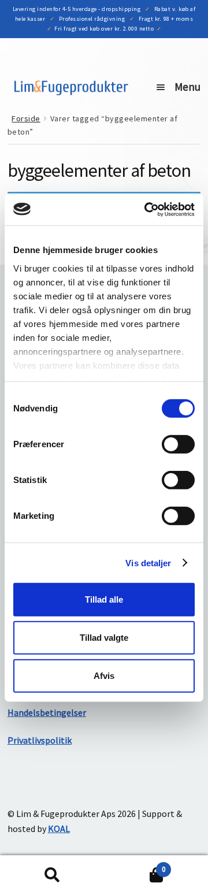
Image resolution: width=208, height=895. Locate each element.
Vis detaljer (148, 562)
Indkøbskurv (134, 865)
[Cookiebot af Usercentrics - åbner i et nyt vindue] (147, 209)
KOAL (59, 828)
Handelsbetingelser (47, 712)
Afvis (104, 675)
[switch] (178, 444)
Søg (52, 875)
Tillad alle (104, 599)
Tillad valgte (104, 638)
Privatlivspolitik (40, 740)
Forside (26, 118)
